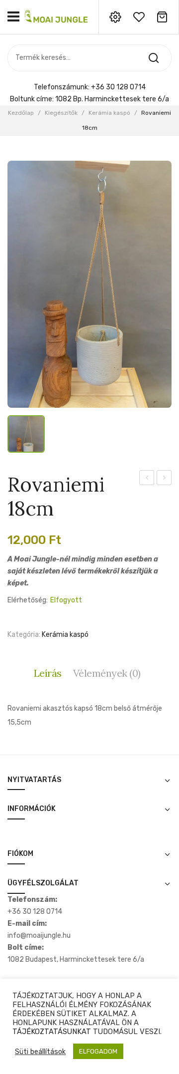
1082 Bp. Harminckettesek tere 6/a (112, 99)
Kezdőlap (21, 112)
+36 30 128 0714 (118, 87)
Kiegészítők (61, 112)
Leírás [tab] (48, 673)
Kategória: (23, 634)
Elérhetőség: (27, 600)
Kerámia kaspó (109, 112)
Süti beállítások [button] (40, 1051)
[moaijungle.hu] (57, 16)
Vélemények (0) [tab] (107, 673)
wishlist (139, 16)
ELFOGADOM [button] (98, 1051)
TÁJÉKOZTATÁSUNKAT (51, 1031)
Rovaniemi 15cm (164, 479)
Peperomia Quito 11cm (147, 479)
